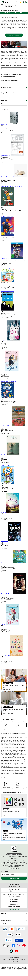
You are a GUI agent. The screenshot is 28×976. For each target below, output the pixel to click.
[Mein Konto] (20, 2)
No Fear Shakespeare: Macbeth (7, 291)
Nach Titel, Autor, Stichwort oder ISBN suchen (14, 3)
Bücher (17, 725)
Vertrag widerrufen (14, 909)
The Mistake (3, 624)
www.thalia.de (4, 740)
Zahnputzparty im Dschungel (7, 562)
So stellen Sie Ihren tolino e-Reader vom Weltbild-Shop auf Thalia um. (14, 67)
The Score (3, 370)
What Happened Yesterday (6, 425)
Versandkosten (21, 969)
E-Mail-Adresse (4, 871)
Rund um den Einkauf (6, 920)
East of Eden (4, 454)
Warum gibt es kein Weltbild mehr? (9, 80)
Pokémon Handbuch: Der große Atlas (8, 381)
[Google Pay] (10, 935)
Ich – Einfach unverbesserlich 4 (7, 216)
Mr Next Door (4, 340)
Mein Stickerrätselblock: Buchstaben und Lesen (11, 465)
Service (2, 917)
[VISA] (5, 929)
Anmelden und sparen (14, 878)
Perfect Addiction (4, 541)
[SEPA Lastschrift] (20, 929)
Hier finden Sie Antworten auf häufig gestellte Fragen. (14, 28)
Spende (17, 784)
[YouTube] (16, 951)
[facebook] (13, 946)
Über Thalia (3, 913)
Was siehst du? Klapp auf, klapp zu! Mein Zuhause (11, 268)
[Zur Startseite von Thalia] (7, 2)
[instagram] (18, 946)
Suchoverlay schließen (9, 5)
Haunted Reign (4, 124)
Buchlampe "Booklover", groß (7, 176)
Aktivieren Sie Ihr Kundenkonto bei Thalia (14, 703)
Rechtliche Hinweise (14, 868)
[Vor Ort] (17, 2)
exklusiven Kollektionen (6, 754)
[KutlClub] (6, 946)
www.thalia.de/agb (5, 773)
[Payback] (18, 940)
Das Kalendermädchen (6, 155)
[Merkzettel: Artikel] (23, 2)
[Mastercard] (11, 929)
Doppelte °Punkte (6, 784)
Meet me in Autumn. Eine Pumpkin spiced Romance (12, 186)
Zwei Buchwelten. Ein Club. (14, 805)
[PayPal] (8, 940)
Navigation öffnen (2, 5)
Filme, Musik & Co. (6, 725)
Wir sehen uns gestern (5, 655)
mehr (2, 110)
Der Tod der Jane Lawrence (7, 593)
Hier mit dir (3, 512)
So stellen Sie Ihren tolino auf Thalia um (14, 680)
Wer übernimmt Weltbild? (7, 84)
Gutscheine (3, 103)
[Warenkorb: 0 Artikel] (26, 2)
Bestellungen (4, 100)
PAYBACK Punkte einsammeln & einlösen (14, 829)
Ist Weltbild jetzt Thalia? (7, 87)
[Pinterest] (24, 946)
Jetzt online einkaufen (14, 35)
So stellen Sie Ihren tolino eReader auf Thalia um (14, 13)
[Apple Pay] (18, 935)
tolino (2, 97)
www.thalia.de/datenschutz (19, 773)
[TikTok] (11, 951)
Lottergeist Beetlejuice (5, 258)
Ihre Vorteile (4, 924)
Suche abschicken (8, 6)
